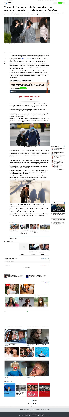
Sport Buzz (42, 409)
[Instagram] (35, 403)
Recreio (46, 409)
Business (39, 0)
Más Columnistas (60, 169)
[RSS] (38, 403)
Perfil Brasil (52, 0)
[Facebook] (28, 403)
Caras (45, 0)
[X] (30, 403)
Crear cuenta (47, 258)
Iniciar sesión (43, 258)
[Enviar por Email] (5, 61)
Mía (39, 408)
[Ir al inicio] (10, 3)
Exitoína (48, 0)
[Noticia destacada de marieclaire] (21, 384)
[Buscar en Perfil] (64, 0)
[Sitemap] (40, 403)
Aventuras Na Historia (32, 409)
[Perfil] (9, 381)
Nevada (16, 238)
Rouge (37, 408)
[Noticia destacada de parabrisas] (44, 384)
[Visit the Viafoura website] (48, 281)
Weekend (28, 408)
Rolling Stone (38, 409)
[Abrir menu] (4, 3)
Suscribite (60, 2)
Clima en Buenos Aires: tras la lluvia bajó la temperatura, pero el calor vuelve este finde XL (29, 98)
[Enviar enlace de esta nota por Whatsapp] (5, 58)
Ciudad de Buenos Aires (25, 58)
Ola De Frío (11, 238)
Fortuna (31, 408)
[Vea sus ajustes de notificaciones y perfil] (64, 3)
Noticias (43, 0)
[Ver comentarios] (64, 5)
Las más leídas (55, 203)
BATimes (42, 408)
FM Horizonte (45, 408)
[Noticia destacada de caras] (32, 384)
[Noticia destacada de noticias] (9, 384)
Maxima (48, 409)
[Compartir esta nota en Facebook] (5, 53)
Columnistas (55, 146)
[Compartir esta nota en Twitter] (5, 55)
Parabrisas (34, 408)
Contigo (27, 409)
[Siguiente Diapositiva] (48, 250)
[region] (27, 270)
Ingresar (55, 2)
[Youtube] (33, 403)
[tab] (8, 265)
